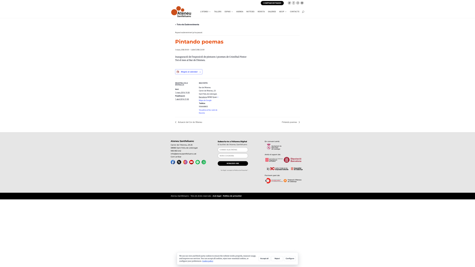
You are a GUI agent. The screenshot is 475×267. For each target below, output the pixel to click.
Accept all (264, 258)
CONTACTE (294, 12)
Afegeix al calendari (189, 71)
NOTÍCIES (250, 12)
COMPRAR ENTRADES (272, 3)
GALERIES (272, 12)
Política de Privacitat (240, 170)
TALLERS (217, 12)
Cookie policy (207, 261)
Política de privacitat (232, 196)
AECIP (281, 12)
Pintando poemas (289, 122)
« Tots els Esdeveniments (187, 24)
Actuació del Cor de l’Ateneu (190, 122)
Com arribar (176, 157)
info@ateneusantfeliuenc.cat (183, 154)
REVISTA (261, 12)
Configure (290, 258)
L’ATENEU (204, 12)
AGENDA (239, 12)
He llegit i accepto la (234, 170)
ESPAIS (228, 12)
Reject (277, 258)
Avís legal (217, 196)
